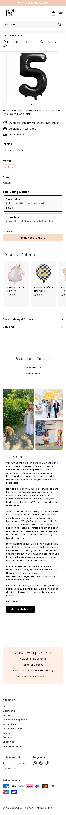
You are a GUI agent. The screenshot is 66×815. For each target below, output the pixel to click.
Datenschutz (10, 710)
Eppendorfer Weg (33, 367)
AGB (5, 706)
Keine (8, 150)
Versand (8, 327)
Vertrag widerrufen (13, 746)
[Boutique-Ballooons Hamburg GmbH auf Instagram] (35, 763)
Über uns (7, 737)
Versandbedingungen (15, 719)
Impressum (9, 715)
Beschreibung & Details (18, 319)
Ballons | (29, 255)
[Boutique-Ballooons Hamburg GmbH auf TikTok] (47, 763)
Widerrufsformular (13, 728)
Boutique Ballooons (12, 35)
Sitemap (7, 733)
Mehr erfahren (20, 609)
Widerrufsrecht (11, 724)
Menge (7, 160)
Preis (6, 177)
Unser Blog (8, 741)
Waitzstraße (33, 373)
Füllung (7, 143)
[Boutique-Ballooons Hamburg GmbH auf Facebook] (41, 763)
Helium (22, 150)
